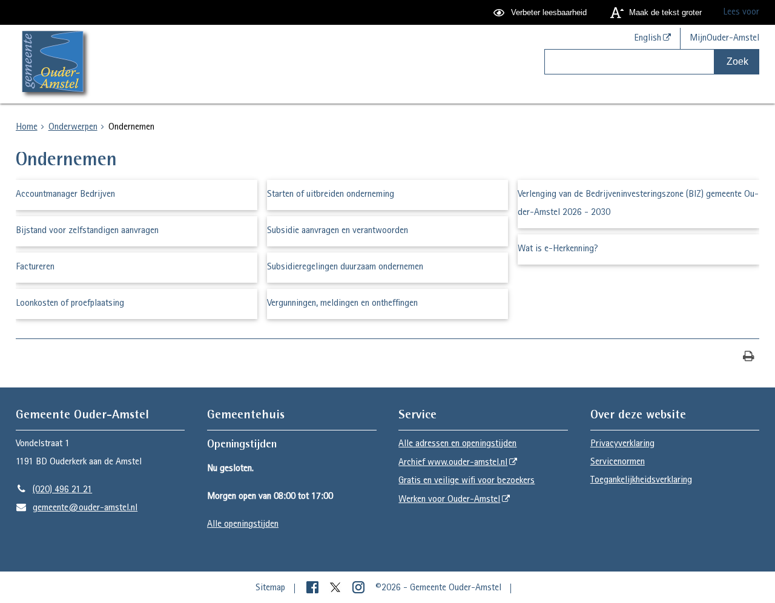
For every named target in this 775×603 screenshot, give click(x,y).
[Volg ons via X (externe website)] (336, 588)
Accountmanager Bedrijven (65, 195)
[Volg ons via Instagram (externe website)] (359, 588)
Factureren (35, 267)
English (647, 39)
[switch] (541, 12)
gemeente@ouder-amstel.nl (77, 508)
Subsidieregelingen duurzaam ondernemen (345, 267)
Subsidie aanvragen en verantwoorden (337, 231)
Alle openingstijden (243, 525)
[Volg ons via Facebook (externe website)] (313, 588)
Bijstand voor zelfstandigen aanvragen (87, 231)
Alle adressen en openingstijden (457, 444)
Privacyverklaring (622, 444)
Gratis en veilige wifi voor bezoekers (466, 481)
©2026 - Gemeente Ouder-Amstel (438, 588)
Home (27, 128)
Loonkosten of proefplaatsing (70, 304)
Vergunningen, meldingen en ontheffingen (342, 304)
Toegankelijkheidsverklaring (641, 481)
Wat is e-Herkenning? (558, 249)
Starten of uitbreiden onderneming (330, 195)
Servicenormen (617, 462)
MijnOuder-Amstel (724, 39)
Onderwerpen (72, 128)
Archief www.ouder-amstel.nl (452, 463)
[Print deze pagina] (748, 357)
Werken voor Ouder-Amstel (449, 500)
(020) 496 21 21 (54, 490)
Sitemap (270, 588)
